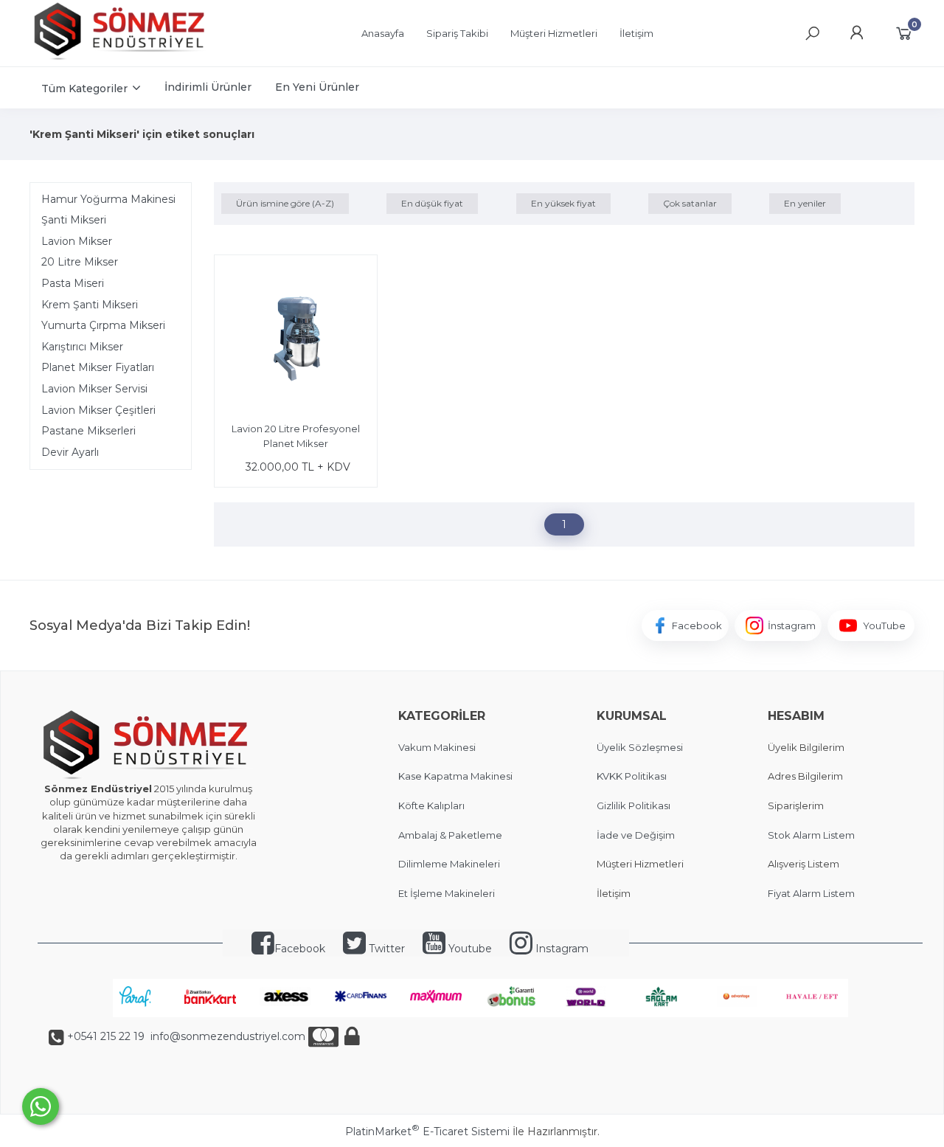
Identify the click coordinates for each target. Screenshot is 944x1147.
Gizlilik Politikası (633, 805)
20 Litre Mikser (79, 261)
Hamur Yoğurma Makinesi (108, 199)
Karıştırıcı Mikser (82, 346)
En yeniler (805, 203)
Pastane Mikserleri (88, 430)
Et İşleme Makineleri (446, 893)
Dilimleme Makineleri (449, 864)
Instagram (560, 948)
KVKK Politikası (632, 776)
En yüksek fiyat (563, 203)
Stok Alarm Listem (811, 835)
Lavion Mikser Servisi (94, 388)
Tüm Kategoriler (84, 88)
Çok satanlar (690, 203)
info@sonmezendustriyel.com (226, 1036)
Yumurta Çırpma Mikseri (103, 325)
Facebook (299, 948)
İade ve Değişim (636, 835)
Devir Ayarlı (70, 452)
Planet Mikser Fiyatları (97, 367)
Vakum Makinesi (437, 747)
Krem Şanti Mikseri (89, 304)
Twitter (385, 948)
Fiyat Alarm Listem (811, 893)
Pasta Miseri (72, 283)
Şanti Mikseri (73, 219)
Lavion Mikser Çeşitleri (98, 410)
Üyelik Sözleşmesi (640, 747)
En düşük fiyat (432, 203)
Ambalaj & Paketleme (450, 835)
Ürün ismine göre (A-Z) (285, 203)
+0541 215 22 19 (106, 1036)
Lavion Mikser (76, 241)
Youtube (468, 948)
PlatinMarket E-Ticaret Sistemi (427, 1131)
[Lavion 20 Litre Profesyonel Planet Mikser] (296, 338)
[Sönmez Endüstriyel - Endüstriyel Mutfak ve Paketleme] (122, 58)
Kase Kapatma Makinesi (455, 776)
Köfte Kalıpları (431, 805)
